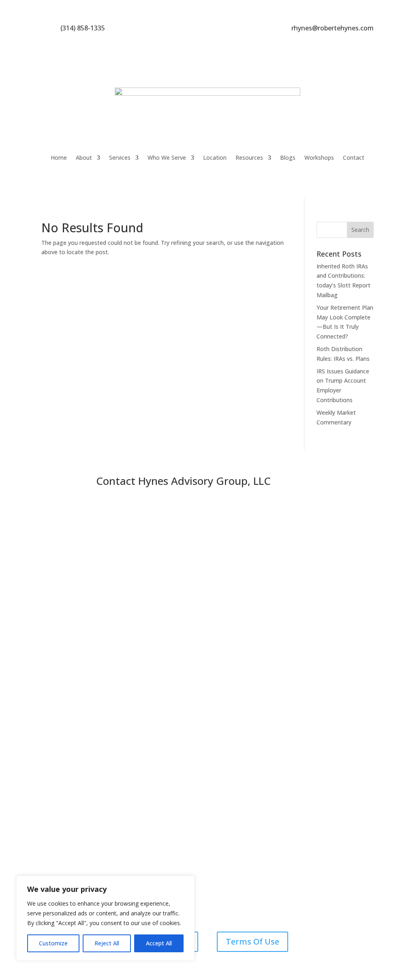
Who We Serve (167, 157)
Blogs (287, 157)
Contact (353, 157)
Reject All (106, 943)
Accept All (159, 943)
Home (59, 157)
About (84, 157)
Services (119, 157)
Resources (249, 157)
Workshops (319, 157)
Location (215, 157)
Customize (53, 943)
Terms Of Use (252, 941)
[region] (105, 918)
